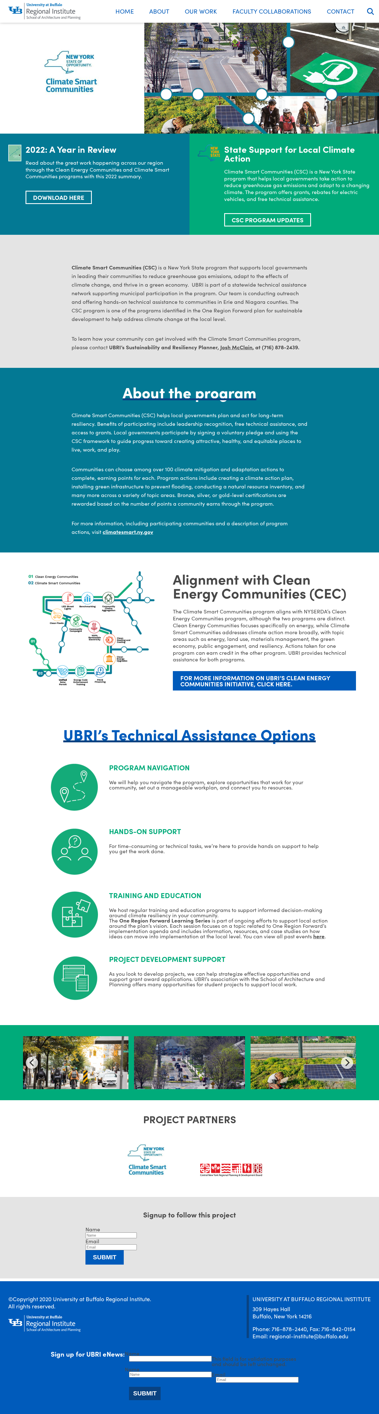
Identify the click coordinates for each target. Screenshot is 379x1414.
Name (92, 1229)
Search (370, 11)
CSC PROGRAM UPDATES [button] (268, 219)
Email (92, 1241)
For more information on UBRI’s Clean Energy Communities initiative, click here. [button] (255, 680)
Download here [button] (58, 197)
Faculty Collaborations (272, 11)
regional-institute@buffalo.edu (308, 1336)
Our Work (201, 11)
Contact (340, 11)
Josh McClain (236, 347)
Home (124, 11)
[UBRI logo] (44, 11)
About (159, 11)
